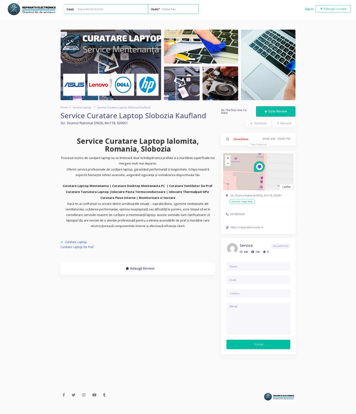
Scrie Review (277, 111)
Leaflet (286, 186)
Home (64, 107)
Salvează (285, 123)
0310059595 (237, 214)
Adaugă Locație (335, 9)
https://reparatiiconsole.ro (246, 227)
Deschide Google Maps (242, 201)
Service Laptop (82, 107)
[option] (111, 65)
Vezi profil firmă (280, 246)
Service (246, 245)
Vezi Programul (259, 145)
